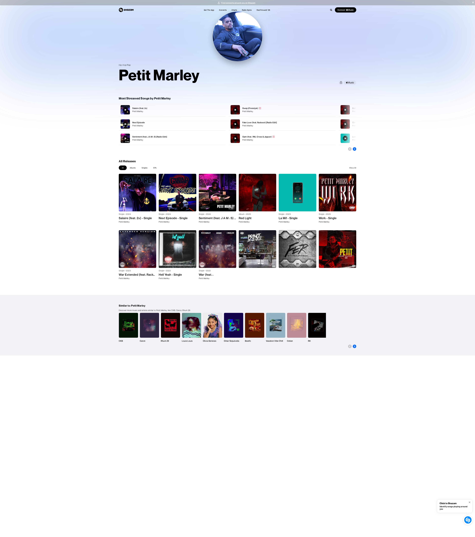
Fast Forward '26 (263, 10)
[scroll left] (350, 149)
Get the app (209, 10)
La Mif (355, 136)
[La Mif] (345, 138)
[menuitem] (209, 10)
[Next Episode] (172, 124)
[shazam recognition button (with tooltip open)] (468, 520)
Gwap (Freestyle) (250, 108)
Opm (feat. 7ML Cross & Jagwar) (257, 136)
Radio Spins (247, 10)
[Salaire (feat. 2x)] (172, 109)
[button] (473, 2)
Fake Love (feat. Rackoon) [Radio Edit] (259, 122)
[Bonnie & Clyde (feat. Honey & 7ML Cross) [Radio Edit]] (345, 109)
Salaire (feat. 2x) (139, 108)
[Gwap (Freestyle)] (282, 109)
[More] (210, 110)
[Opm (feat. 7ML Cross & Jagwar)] (282, 138)
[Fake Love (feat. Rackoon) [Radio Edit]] (282, 124)
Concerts (223, 10)
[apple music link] (350, 82)
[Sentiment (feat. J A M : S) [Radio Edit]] (172, 138)
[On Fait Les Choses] (345, 124)
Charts (234, 10)
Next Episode (138, 122)
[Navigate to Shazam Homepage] (126, 10)
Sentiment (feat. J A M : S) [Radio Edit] (149, 136)
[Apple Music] (123, 226)
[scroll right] (354, 149)
